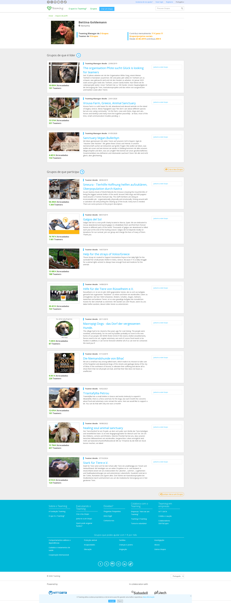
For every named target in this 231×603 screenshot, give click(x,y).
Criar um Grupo (107, 9)
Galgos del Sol (92, 219)
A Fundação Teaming (57, 511)
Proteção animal (90, 540)
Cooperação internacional (59, 555)
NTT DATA (162, 511)
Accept (111, 601)
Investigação (159, 540)
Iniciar (51, 16)
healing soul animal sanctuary (103, 428)
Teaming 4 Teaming (139, 519)
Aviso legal (108, 516)
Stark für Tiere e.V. (95, 463)
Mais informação (148, 597)
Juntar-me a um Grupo (172, 494)
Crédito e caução (165, 516)
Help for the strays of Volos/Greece (106, 254)
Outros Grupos (160, 549)
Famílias (122, 540)
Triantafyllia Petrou (96, 393)
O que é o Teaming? (78, 8)
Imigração (123, 549)
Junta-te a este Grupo (161, 67)
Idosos (157, 545)
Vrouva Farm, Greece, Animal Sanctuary (109, 103)
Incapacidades (89, 545)
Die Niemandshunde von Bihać (103, 358)
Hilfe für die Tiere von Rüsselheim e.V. (108, 289)
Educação (88, 549)
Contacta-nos (109, 520)
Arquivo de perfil (61, 16)
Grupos (93, 8)
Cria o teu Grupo (175, 169)
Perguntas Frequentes (112, 511)
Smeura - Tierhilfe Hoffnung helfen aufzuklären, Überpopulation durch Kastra (115, 187)
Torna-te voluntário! (139, 523)
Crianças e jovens (126, 545)
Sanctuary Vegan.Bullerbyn (101, 138)
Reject (120, 601)
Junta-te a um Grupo (84, 518)
